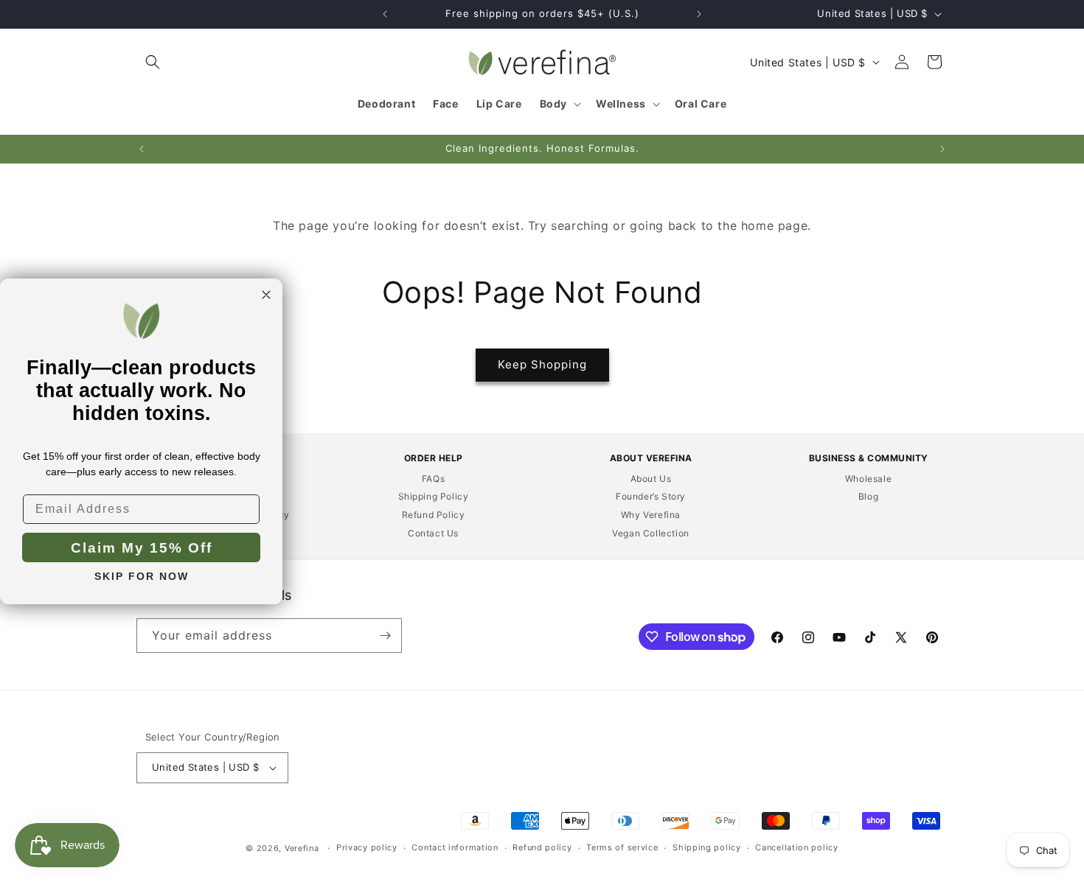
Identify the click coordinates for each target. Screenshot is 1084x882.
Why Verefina (651, 514)
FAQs (433, 478)
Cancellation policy (796, 847)
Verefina (302, 848)
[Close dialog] (266, 295)
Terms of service (622, 847)
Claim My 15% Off (141, 547)
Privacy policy (366, 847)
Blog (868, 496)
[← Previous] (385, 14)
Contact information (454, 847)
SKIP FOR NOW (141, 575)
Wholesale (868, 478)
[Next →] (699, 14)
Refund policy (542, 847)
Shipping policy (707, 847)
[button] (152, 62)
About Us (651, 478)
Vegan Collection (650, 533)
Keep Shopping (542, 364)
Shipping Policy (433, 496)
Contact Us (433, 533)
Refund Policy (433, 514)
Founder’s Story (651, 496)
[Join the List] (385, 635)
